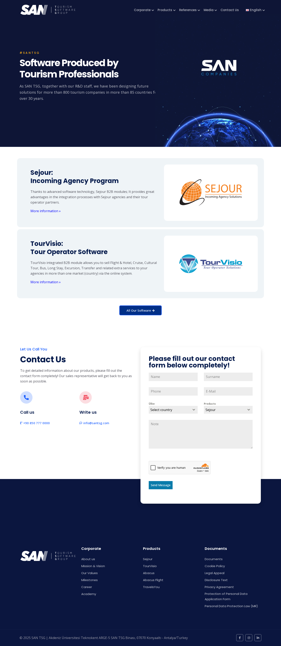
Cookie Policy (215, 566)
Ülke (152, 403)
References (188, 10)
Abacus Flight (153, 580)
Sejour (147, 559)
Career (86, 587)
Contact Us (230, 10)
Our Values (89, 573)
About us (88, 559)
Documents (214, 559)
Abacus (148, 573)
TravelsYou (151, 587)
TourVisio (150, 566)
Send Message (161, 485)
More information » (45, 211)
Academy (88, 594)
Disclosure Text (216, 580)
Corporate (142, 10)
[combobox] (173, 410)
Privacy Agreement (219, 587)
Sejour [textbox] (211, 410)
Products (165, 10)
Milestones (89, 580)
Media (209, 10)
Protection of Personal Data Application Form (226, 596)
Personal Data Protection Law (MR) (231, 606)
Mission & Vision (93, 566)
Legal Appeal (214, 573)
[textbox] (169, 410)
